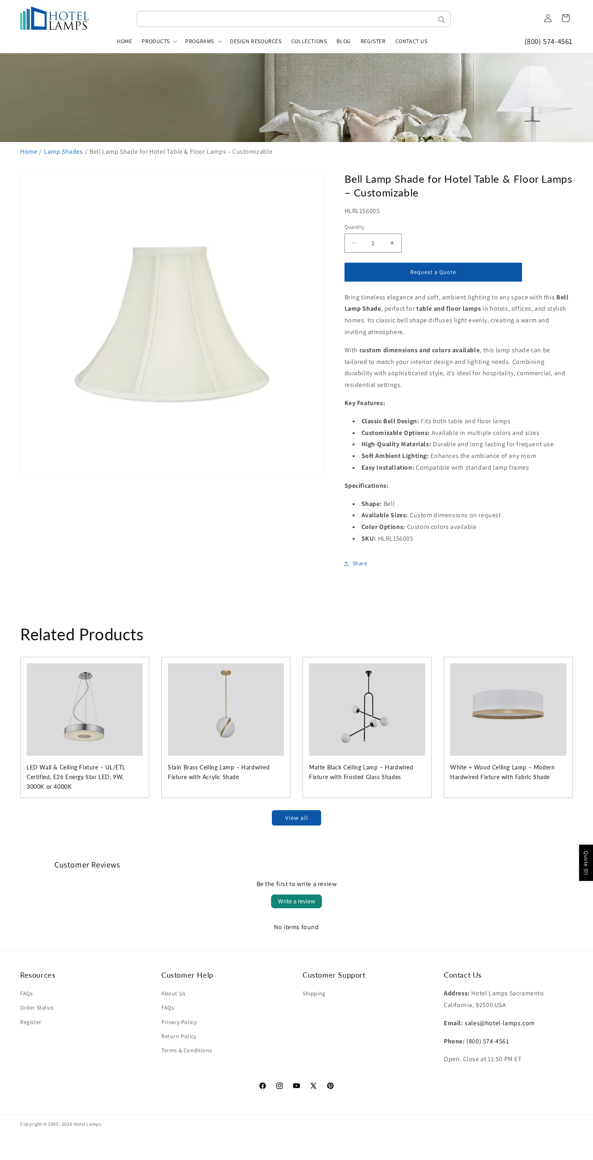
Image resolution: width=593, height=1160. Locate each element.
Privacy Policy (178, 1022)
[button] (158, 41)
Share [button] (360, 563)
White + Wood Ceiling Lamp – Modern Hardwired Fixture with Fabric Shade (502, 772)
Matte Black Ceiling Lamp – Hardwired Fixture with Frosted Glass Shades (361, 772)
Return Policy (178, 1036)
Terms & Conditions (186, 1050)
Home (28, 151)
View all (296, 817)
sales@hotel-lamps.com (500, 1023)
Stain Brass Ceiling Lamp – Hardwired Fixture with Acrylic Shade (219, 772)
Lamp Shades (63, 151)
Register (31, 1022)
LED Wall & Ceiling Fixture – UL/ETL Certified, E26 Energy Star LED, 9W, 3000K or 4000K (76, 777)
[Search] (442, 20)
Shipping (314, 993)
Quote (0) (586, 863)
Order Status (36, 1007)
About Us (173, 993)
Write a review (296, 901)
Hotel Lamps (87, 1124)
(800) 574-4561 (548, 41)
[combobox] (294, 19)
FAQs (26, 993)
